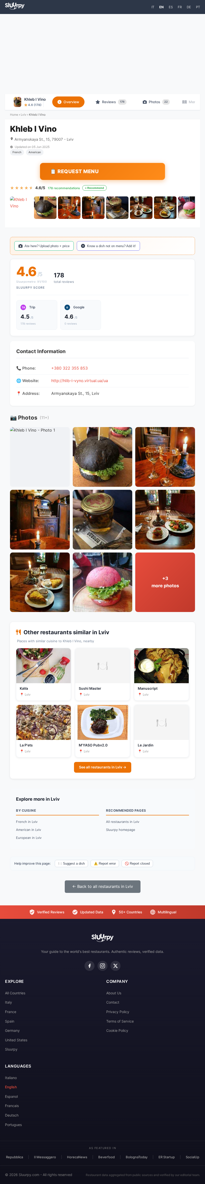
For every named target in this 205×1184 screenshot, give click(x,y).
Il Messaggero (45, 1157)
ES (171, 7)
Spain (9, 1021)
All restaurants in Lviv (122, 822)
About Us (113, 993)
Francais (12, 1106)
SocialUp (192, 1157)
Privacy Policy (117, 1012)
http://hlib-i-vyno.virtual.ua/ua (79, 380)
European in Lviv (29, 838)
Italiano (11, 1078)
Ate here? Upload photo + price (47, 246)
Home (14, 114)
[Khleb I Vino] (21, 207)
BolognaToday (137, 1157)
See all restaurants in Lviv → (102, 767)
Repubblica (14, 1157)
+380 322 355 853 (69, 368)
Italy (8, 1002)
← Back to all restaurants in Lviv (102, 886)
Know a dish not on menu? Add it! (111, 246)
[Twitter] (115, 966)
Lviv (23, 114)
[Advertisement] (102, 54)
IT (153, 7)
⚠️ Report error (105, 863)
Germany (12, 1030)
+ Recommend (94, 187)
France (10, 1012)
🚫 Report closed (137, 863)
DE (189, 7)
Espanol (11, 1096)
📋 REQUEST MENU (74, 171)
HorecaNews (77, 1157)
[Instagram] (103, 966)
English (11, 1087)
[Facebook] (89, 966)
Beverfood (106, 1157)
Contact (112, 1002)
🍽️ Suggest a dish (71, 863)
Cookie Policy (117, 1030)
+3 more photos (165, 582)
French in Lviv (27, 822)
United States (16, 1040)
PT (198, 7)
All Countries (15, 993)
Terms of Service (120, 1021)
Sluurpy (11, 1049)
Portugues (13, 1125)
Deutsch (11, 1115)
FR (180, 7)
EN (161, 7)
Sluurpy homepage (120, 830)
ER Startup (166, 1157)
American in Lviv (28, 830)
